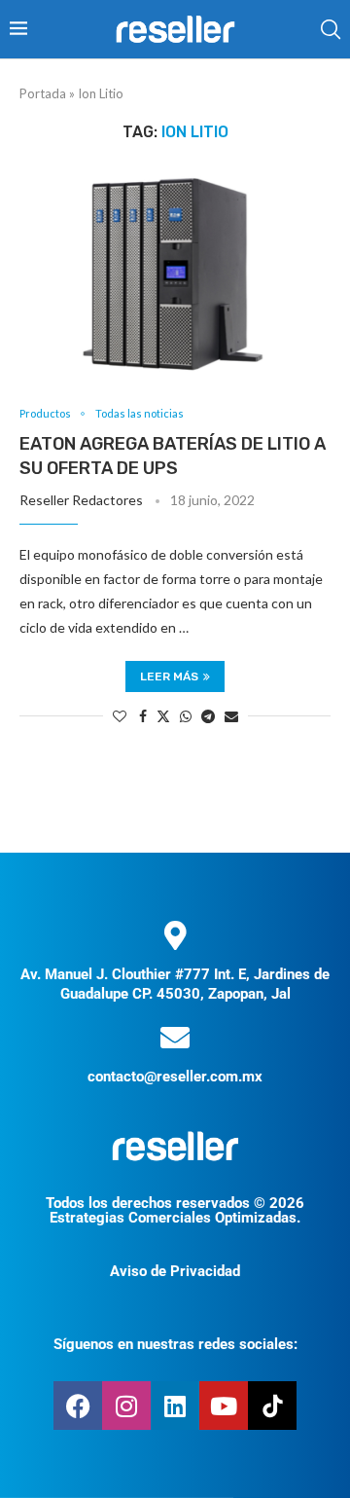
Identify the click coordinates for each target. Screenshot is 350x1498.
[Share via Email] (231, 716)
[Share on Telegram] (208, 716)
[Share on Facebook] (143, 716)
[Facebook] (77, 1405)
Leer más (169, 676)
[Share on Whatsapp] (186, 716)
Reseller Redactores (81, 500)
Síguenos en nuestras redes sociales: (175, 1344)
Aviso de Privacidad (175, 1271)
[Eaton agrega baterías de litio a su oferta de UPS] (175, 274)
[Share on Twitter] (163, 716)
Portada (42, 93)
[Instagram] (126, 1405)
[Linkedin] (175, 1405)
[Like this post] (119, 716)
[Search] (330, 29)
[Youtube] (223, 1405)
